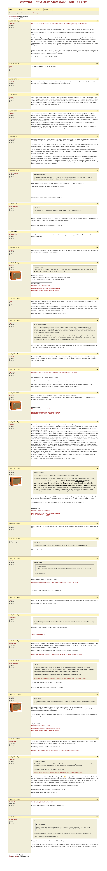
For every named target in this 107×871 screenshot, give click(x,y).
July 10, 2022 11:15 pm (14, 694)
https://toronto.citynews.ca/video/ (40, 285)
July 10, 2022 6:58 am (14, 298)
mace (10, 323)
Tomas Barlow (13, 819)
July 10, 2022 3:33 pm (14, 538)
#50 (97, 538)
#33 (97, 79)
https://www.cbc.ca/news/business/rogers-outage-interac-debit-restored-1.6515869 (54, 582)
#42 (97, 298)
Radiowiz (11, 265)
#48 (97, 468)
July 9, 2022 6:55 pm (14, 247)
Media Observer (13, 173)
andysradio (12, 617)
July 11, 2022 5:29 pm (14, 738)
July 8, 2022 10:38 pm (14, 21)
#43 (97, 320)
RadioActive (12, 643)
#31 (97, 21)
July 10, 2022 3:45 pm (14, 558)
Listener (11, 81)
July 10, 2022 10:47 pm (14, 661)
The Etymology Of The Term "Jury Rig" (42, 802)
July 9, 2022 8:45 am (14, 111)
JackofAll (11, 425)
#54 (97, 641)
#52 (97, 597)
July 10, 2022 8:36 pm (14, 641)
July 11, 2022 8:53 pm (14, 799)
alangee (11, 97)
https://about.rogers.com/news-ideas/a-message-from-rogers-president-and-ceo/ (54, 372)
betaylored (12, 23)
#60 (97, 816)
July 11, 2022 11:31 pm (14, 816)
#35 (97, 111)
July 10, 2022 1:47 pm (14, 422)
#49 (97, 523)
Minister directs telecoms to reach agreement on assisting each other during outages (55, 750)
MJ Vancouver (13, 235)
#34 (97, 94)
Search (20, 9)
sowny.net (26, 1)
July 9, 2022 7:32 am (14, 79)
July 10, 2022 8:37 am (14, 354)
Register (29, 9)
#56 (97, 694)
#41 (97, 263)
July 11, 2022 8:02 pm (14, 757)
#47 (97, 422)
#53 (97, 615)
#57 (97, 738)
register (38, 13)
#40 (97, 247)
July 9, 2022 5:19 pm (14, 170)
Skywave (11, 113)
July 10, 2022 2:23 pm (14, 468)
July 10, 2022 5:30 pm (14, 597)
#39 (97, 232)
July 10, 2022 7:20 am (14, 320)
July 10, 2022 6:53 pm (14, 615)
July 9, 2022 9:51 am (14, 136)
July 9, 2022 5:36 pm (14, 232)
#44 (97, 354)
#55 (97, 661)
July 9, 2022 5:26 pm (14, 204)
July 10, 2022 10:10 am (14, 393)
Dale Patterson (13, 561)
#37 (97, 170)
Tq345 (10, 301)
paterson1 (12, 139)
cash (10, 600)
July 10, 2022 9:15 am (14, 369)
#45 (97, 369)
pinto (10, 66)
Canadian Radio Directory (38, 634)
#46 (97, 393)
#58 (97, 757)
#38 (97, 204)
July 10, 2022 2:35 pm (14, 523)
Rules (37, 9)
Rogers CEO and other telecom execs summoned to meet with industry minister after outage (57, 654)
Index (10, 9)
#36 (97, 136)
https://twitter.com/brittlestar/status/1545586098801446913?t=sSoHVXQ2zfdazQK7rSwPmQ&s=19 (59, 24)
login (33, 13)
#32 (97, 63)
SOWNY (15, 16)
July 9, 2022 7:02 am (14, 63)
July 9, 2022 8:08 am (14, 94)
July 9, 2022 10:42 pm (14, 263)
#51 (97, 558)
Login (46, 9)
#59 (97, 799)
